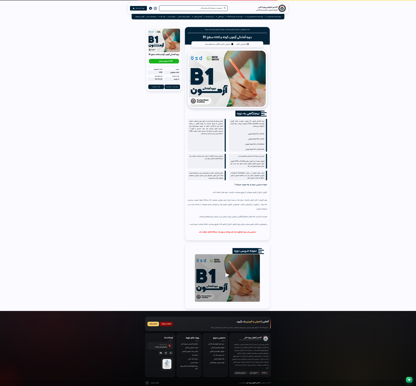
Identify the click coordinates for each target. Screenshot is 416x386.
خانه (248, 30)
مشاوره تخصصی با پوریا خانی (189, 344)
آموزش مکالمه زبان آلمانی (217, 351)
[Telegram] (166, 353)
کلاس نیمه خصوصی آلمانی (190, 351)
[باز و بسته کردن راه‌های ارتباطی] (409, 380)
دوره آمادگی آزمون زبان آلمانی (232, 30)
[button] (193, 8)
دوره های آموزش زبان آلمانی (216, 344)
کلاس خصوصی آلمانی (191, 348)
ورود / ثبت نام (140, 8)
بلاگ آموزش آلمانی (219, 359)
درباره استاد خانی (193, 359)
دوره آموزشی (243, 30)
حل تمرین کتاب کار (218, 355)
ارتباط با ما (195, 355)
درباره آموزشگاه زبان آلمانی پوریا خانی (189, 367)
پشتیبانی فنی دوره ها (161, 347)
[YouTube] (161, 353)
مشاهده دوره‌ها (166, 324)
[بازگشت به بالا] (147, 383)
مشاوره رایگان (153, 324)
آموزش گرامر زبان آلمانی (217, 348)
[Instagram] (171, 353)
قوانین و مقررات (154, 383)
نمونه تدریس (194, 363)
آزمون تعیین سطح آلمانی (217, 363)
